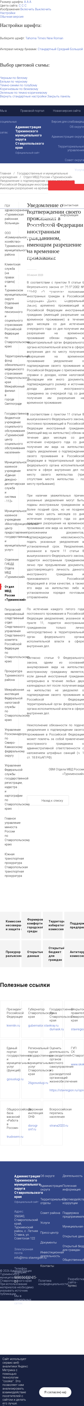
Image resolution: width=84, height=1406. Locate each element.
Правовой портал (32, 110)
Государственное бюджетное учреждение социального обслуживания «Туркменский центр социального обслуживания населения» (8, 433)
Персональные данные (25, 304)
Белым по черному (13, 81)
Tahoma (30, 38)
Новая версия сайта (67, 110)
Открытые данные (21, 253)
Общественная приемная (26, 222)
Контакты (47, 1266)
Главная (5, 173)
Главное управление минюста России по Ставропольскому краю (8, 831)
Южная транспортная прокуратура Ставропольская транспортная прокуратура (8, 865)
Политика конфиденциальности (53, 1282)
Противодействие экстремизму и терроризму (33, 278)
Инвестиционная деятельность (52, 1254)
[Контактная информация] (66, 195)
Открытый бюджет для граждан (32, 257)
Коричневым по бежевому (19, 89)
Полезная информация (24, 238)
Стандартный (47, 49)
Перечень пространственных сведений (38, 300)
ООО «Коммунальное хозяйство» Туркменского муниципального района (8, 243)
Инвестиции (49, 218)
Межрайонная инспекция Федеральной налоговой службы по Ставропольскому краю (8, 704)
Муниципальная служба (25, 249)
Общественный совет (24, 261)
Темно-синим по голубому (18, 85)
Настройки (7, 13)
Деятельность (45, 214)
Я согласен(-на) (55, 1392)
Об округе (47, 1176)
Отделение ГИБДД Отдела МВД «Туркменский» (8, 568)
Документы (48, 1242)
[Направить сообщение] (66, 185)
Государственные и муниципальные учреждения (35, 294)
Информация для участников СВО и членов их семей (40, 232)
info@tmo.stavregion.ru (30, 1258)
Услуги (45, 1223)
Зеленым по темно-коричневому (23, 93)
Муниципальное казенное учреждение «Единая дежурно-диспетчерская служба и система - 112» (8, 482)
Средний (63, 49)
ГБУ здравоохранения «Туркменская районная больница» (8, 214)
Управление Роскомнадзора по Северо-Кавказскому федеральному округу (8, 742)
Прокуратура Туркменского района (8, 675)
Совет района (50, 1213)
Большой (76, 49)
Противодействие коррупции (30, 226)
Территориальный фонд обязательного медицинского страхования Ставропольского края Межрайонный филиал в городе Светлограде (8, 380)
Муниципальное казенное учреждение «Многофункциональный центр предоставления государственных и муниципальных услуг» (8, 530)
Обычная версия (11, 16)
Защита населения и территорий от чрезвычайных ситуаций (35, 267)
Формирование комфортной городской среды (37, 243)
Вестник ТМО (17, 284)
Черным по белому (13, 78)
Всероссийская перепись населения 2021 (39, 288)
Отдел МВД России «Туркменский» (47, 177)
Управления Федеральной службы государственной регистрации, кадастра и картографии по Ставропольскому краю (8, 787)
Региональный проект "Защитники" (34, 308)
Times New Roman (50, 38)
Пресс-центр (49, 1232)
